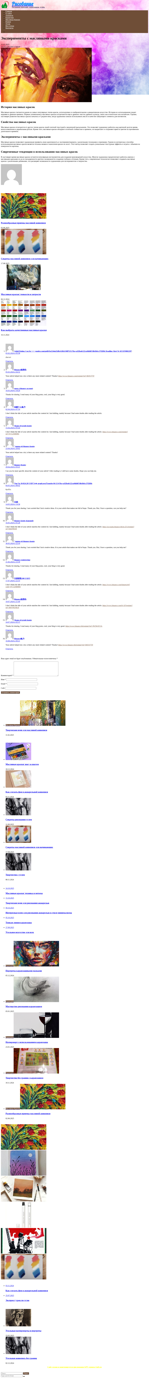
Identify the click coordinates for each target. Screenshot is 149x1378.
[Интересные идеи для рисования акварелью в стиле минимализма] (23, 1201)
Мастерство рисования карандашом (24, 1006)
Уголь (8, 24)
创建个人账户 (19, 407)
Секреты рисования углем (19, 819)
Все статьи (10, 26)
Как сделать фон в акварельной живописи (27, 792)
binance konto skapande (23, 521)
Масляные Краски (13, 20)
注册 (16, 502)
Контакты (9, 28)
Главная (9, 11)
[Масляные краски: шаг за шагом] (18, 759)
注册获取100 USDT (22, 578)
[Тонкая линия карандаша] (23, 1227)
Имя (3, 679)
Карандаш (10, 18)
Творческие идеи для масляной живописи (26, 730)
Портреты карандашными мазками (24, 970)
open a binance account (23, 388)
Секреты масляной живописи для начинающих (24, 258)
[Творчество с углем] (18, 870)
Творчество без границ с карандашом (24, 1077)
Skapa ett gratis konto (23, 426)
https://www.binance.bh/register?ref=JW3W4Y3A (83, 626)
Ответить (9, 361)
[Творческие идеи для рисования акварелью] (23, 1175)
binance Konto (20, 465)
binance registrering (22, 560)
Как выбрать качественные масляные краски (24, 330)
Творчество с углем (15, 874)
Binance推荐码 (20, 370)
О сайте (9, 13)
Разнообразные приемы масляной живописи (23, 222)
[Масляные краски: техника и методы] (23, 1149)
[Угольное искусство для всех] (23, 1253)
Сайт (3, 688)
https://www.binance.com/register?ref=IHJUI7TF (76, 376)
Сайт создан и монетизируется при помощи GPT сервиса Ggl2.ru (74, 1367)
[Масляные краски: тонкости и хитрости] (23, 289)
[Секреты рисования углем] (18, 815)
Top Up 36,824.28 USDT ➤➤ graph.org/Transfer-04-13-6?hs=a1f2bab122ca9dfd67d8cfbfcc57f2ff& (53, 483)
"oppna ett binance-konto (24, 446)
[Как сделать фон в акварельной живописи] (18, 787)
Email (4, 684)
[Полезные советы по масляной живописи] (23, 1279)
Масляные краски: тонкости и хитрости (21, 294)
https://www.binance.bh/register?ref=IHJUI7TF (75, 645)
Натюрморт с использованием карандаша (27, 1042)
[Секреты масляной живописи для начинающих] (23, 254)
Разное (8, 22)
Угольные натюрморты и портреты (23, 1330)
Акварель (9, 15)
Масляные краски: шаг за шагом (22, 764)
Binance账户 (19, 639)
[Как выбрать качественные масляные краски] (23, 325)
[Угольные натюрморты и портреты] (18, 1326)
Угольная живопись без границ (21, 1358)
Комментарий (7, 675)
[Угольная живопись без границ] (18, 1353)
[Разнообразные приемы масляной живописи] (23, 218)
